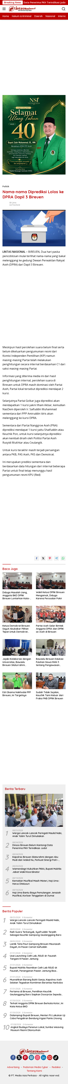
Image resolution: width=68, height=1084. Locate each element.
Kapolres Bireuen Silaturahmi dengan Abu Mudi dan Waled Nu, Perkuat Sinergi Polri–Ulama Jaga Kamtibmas (35, 858)
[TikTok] (55, 1057)
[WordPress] (31, 1058)
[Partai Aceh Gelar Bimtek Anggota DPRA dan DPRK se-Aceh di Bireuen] (51, 614)
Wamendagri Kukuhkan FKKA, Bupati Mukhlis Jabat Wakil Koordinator (36, 870)
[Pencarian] (64, 9)
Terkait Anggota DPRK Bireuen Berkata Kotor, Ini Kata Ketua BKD (36, 1005)
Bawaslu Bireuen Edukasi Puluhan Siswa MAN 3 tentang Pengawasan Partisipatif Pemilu (49, 662)
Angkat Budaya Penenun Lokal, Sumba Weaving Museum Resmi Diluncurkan (37, 1029)
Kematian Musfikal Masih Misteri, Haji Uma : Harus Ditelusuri (36, 882)
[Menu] (4, 9)
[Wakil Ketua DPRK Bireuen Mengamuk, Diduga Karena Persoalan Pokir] (51, 580)
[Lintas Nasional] (22, 9)
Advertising (13, 1067)
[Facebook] (13, 1058)
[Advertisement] (34, 54)
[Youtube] (49, 1058)
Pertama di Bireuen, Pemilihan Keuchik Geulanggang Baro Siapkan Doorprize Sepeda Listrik (35, 993)
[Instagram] (37, 1058)
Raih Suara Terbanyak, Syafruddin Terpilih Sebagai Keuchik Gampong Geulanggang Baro (35, 933)
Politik (5, 186)
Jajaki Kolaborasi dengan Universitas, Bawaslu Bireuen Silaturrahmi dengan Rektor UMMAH (16, 662)
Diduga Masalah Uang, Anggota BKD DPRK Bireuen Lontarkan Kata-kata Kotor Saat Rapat (16, 595)
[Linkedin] (43, 1058)
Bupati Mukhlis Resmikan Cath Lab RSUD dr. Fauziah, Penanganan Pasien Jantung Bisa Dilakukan (33, 969)
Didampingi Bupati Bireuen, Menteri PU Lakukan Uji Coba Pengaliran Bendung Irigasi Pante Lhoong (37, 1017)
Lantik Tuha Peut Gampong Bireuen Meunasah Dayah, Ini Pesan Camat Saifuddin (35, 945)
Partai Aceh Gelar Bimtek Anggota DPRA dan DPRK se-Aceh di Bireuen (50, 628)
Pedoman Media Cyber (35, 1067)
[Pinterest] (25, 1058)
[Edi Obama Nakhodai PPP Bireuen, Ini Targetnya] (17, 680)
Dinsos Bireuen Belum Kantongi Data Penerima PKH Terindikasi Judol (32, 847)
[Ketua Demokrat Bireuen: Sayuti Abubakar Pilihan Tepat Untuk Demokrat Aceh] (17, 614)
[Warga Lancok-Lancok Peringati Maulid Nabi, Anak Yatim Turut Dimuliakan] (34, 810)
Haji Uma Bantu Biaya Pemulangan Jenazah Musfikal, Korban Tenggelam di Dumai (36, 894)
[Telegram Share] (56, 558)
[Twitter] (19, 1058)
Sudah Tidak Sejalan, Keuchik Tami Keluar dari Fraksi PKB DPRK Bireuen (49, 695)
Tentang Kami (34, 1070)
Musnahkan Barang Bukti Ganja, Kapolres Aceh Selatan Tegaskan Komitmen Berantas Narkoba (36, 981)
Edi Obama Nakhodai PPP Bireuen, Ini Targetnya (16, 694)
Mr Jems (12, 202)
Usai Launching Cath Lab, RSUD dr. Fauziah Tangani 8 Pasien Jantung (33, 957)
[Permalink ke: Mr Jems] (5, 203)
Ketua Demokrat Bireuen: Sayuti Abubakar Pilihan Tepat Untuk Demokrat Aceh (16, 628)
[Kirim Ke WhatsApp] (63, 558)
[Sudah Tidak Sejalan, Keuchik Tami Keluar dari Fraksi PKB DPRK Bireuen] (51, 680)
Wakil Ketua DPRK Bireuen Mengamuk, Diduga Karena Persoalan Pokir (50, 595)
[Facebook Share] (36, 558)
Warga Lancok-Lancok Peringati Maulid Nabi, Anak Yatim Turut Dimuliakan (37, 835)
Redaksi (56, 1067)
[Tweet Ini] (43, 558)
